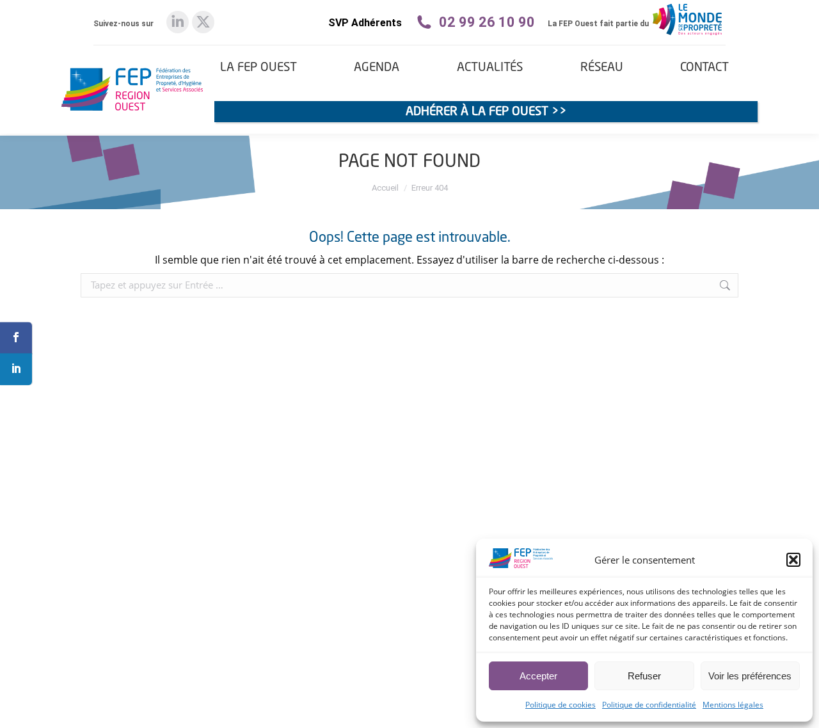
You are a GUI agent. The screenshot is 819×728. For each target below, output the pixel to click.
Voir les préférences (749, 675)
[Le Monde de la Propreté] (687, 34)
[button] (793, 559)
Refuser (644, 675)
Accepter (538, 675)
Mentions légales (733, 704)
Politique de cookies (560, 704)
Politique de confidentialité (649, 704)
